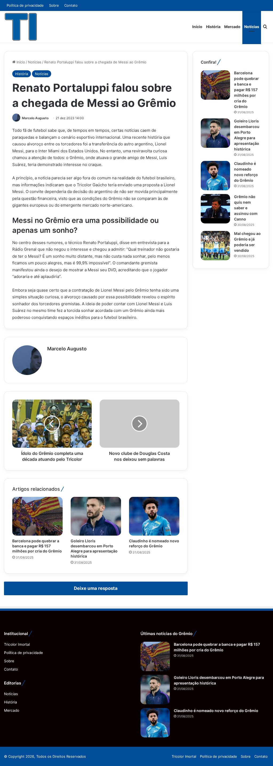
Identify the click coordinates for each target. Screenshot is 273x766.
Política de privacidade (25, 5)
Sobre (54, 5)
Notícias (251, 26)
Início (197, 26)
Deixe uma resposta (96, 588)
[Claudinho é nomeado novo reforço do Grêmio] (154, 516)
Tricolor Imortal (17, 644)
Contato (71, 5)
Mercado (232, 26)
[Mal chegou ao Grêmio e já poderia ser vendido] (215, 245)
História (213, 26)
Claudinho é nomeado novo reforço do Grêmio (216, 710)
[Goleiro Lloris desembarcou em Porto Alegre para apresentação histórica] (96, 516)
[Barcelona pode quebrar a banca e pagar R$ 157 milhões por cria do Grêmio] (37, 516)
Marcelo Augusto (35, 118)
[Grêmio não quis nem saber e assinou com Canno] (215, 208)
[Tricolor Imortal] (21, 26)
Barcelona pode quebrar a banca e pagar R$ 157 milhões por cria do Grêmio (37, 546)
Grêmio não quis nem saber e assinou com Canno (246, 207)
